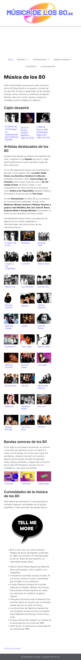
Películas (9, 483)
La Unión (25, 264)
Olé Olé (24, 385)
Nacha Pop (10, 287)
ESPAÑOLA (21, 60)
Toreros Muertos (42, 306)
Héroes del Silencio (43, 386)
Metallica (25, 243)
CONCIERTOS (31, 67)
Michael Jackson (9, 306)
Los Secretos (27, 287)
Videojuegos (43, 483)
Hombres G (10, 346)
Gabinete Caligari (9, 327)
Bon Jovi (42, 406)
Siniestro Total (42, 244)
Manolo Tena (44, 346)
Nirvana (41, 427)
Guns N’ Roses (25, 366)
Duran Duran (11, 385)
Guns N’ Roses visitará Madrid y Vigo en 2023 (27, 132)
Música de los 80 (34, 657)
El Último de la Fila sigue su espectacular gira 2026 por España (12, 133)
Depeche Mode (25, 407)
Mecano (25, 305)
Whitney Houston (9, 366)
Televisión (26, 483)
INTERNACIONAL (40, 60)
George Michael (8, 428)
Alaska (24, 326)
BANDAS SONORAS (62, 60)
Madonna (9, 406)
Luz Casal (42, 365)
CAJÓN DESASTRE (47, 67)
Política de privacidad (12, 648)
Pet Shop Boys (25, 428)
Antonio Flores (41, 327)
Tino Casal (26, 346)
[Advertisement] (40, 41)
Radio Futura (43, 264)
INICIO (10, 60)
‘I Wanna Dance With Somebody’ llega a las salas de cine (43, 132)
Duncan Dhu (43, 287)
